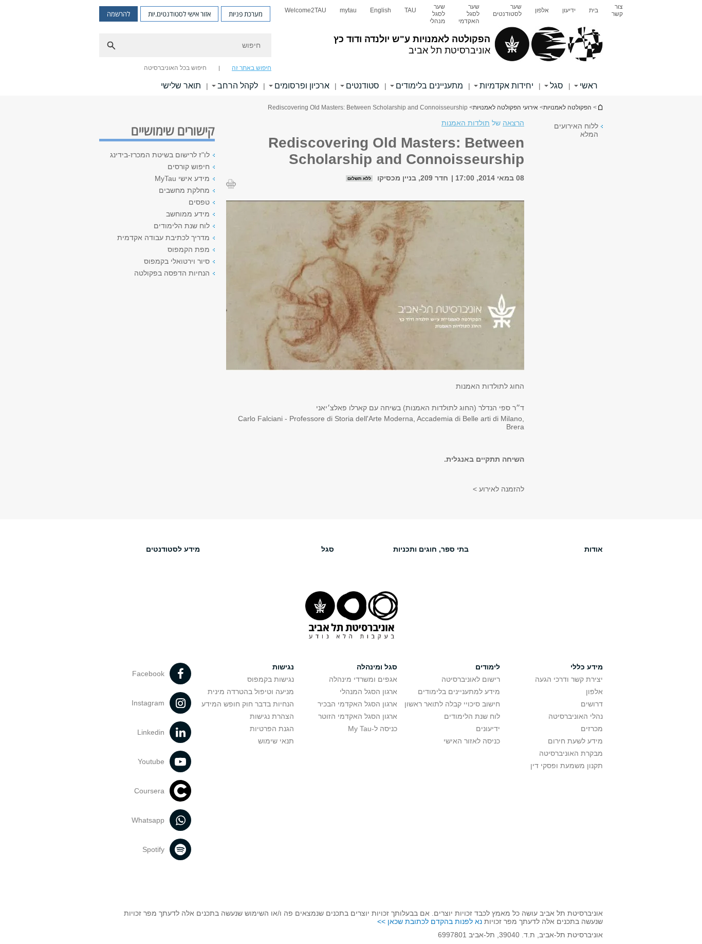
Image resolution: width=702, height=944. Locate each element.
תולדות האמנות (465, 123)
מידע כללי (586, 667)
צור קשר (617, 10)
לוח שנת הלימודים (182, 226)
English (380, 10)
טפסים (199, 202)
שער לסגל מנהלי (437, 14)
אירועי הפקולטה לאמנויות (505, 107)
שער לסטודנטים (507, 10)
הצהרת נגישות (272, 716)
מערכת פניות (246, 14)
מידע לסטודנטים (173, 549)
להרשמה (118, 14)
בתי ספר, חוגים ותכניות (431, 549)
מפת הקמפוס (189, 249)
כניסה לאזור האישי (472, 741)
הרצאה (513, 123)
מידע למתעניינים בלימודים (459, 691)
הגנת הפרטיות (272, 728)
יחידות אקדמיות (506, 85)
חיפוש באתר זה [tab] (251, 67)
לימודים (487, 667)
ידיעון (569, 10)
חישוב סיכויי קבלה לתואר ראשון (452, 704)
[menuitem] (617, 14)
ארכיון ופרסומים (301, 85)
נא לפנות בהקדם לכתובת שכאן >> (429, 921)
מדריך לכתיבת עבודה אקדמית (163, 237)
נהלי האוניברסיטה (575, 716)
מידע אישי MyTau (182, 178)
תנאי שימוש (276, 741)
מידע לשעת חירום (575, 741)
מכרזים (592, 728)
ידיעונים (488, 728)
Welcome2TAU (305, 10)
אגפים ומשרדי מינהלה (363, 679)
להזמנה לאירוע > (498, 489)
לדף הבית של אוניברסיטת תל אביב (599, 107)
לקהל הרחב (237, 85)
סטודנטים (362, 85)
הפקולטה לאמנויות (567, 107)
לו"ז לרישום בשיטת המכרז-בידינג (160, 155)
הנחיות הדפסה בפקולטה (172, 273)
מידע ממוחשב (188, 214)
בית (593, 10)
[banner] (351, 48)
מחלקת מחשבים (184, 190)
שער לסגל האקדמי (468, 14)
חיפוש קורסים (189, 166)
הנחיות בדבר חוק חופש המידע (247, 704)
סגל (556, 85)
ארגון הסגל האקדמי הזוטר (357, 716)
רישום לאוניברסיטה (470, 679)
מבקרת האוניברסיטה (571, 753)
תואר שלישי (181, 85)
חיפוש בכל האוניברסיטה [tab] (175, 67)
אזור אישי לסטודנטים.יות (179, 14)
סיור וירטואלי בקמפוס (177, 261)
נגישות (283, 667)
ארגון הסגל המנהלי (368, 691)
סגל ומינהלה (377, 667)
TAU (410, 10)
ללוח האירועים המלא (576, 130)
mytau (348, 10)
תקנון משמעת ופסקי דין (566, 765)
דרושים (592, 704)
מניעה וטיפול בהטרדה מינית (251, 691)
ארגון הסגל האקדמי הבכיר (357, 704)
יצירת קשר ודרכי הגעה (569, 679)
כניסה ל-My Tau (372, 728)
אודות (593, 549)
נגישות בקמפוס (270, 679)
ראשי (589, 85)
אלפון (542, 10)
